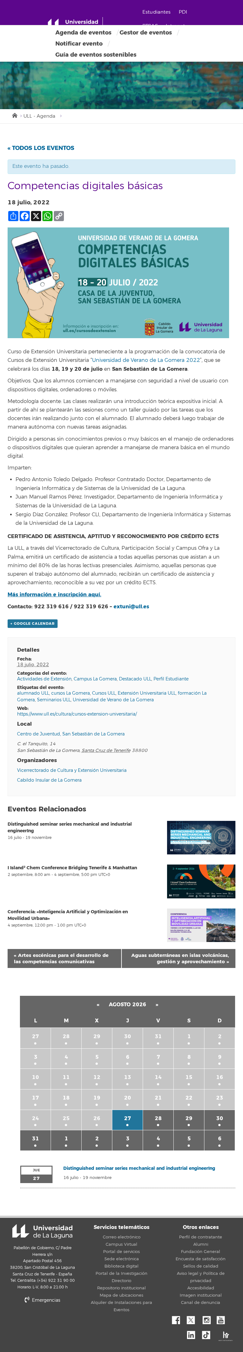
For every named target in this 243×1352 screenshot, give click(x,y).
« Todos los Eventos (41, 148)
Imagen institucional (201, 1295)
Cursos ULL (103, 693)
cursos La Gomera (70, 693)
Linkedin (193, 1333)
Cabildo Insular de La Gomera (49, 780)
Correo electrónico (121, 1237)
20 (127, 1098)
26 (96, 1118)
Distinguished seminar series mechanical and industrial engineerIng (139, 1168)
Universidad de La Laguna (42, 1231)
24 (35, 1118)
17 (35, 1098)
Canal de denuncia (200, 1302)
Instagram (208, 1318)
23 (219, 1098)
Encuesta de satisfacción (201, 1259)
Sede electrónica (121, 1259)
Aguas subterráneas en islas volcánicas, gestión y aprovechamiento (180, 958)
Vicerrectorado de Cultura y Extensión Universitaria (72, 770)
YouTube (223, 1318)
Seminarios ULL (54, 700)
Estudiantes (156, 12)
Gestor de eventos (146, 32)
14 (158, 1077)
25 (66, 1118)
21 (158, 1098)
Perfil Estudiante (171, 679)
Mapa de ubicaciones (121, 1295)
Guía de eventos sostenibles (95, 55)
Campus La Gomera (95, 679)
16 (219, 1077)
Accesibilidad (200, 1288)
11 (66, 1077)
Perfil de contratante (200, 1237)
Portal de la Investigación (121, 1273)
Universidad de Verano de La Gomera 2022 (146, 360)
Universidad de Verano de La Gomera (113, 700)
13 (127, 1077)
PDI (183, 12)
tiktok (208, 1333)
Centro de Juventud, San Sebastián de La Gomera (71, 734)
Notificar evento (79, 43)
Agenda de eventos (83, 32)
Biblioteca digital (121, 1266)
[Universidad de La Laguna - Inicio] (75, 24)
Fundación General (200, 1251)
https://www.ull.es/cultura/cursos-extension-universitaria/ (77, 714)
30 (127, 1036)
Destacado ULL (135, 679)
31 (158, 1036)
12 (96, 1077)
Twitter (193, 1318)
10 (35, 1077)
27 (35, 1036)
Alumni (200, 1244)
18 (66, 1098)
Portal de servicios (121, 1251)
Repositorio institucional (121, 1288)
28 (66, 1036)
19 (96, 1098)
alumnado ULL (33, 693)
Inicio (14, 115)
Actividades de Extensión (44, 679)
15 (188, 1077)
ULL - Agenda (39, 116)
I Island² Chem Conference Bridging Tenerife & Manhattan (72, 868)
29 (96, 1036)
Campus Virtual (121, 1244)
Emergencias (45, 1300)
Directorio (121, 1280)
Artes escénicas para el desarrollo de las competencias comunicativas (61, 958)
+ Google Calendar (32, 623)
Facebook (178, 1318)
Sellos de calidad (200, 1266)
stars (74, 1322)
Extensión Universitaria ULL (147, 693)
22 (188, 1098)
